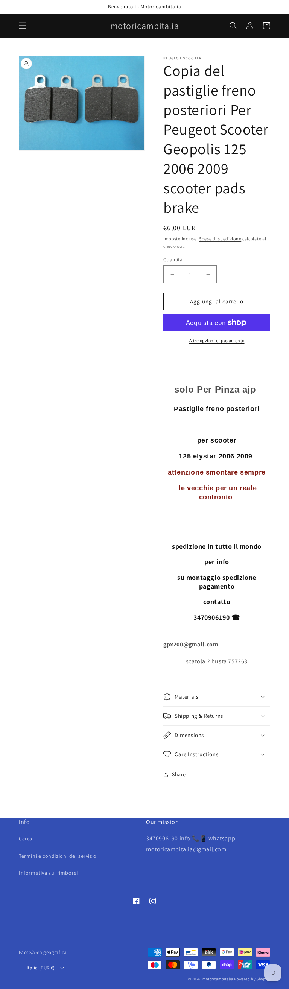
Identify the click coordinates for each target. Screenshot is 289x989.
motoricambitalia (217, 979)
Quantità (173, 259)
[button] (22, 25)
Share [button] (179, 774)
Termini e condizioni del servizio (58, 855)
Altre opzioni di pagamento (217, 340)
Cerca (25, 838)
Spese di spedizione (220, 238)
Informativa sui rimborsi (48, 872)
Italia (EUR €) (41, 968)
